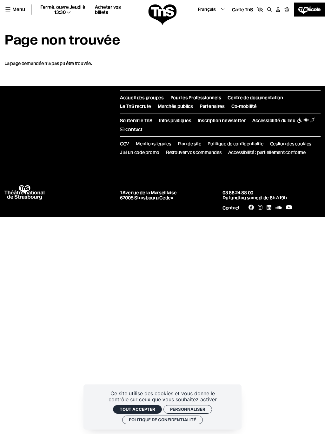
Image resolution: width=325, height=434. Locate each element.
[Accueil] (162, 14)
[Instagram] (260, 207)
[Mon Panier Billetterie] (286, 9)
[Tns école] (309, 10)
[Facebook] (251, 207)
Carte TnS (242, 9)
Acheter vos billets (108, 9)
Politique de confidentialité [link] (162, 419)
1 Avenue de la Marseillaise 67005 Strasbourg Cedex (148, 195)
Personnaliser (187, 409)
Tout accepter (137, 409)
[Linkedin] (269, 207)
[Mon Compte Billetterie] (278, 9)
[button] (260, 9)
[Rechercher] (269, 9)
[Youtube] (289, 207)
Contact (231, 207)
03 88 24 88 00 (237, 192)
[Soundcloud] (278, 207)
